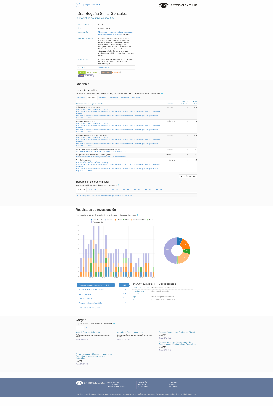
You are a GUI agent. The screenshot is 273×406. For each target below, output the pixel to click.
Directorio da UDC (106, 67)
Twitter (173, 384)
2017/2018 (136, 189)
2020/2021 (103, 189)
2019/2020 (114, 189)
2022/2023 (125, 98)
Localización (142, 382)
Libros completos (85, 294)
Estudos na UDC (112, 384)
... (124, 306)
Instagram (175, 386)
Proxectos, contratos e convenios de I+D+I (94, 285)
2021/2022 (136, 98)
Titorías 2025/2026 (189, 176)
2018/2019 (125, 189)
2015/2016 (158, 189)
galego (86, 5)
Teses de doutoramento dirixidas (90, 303)
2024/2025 (103, 98)
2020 (124, 289)
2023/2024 (114, 98)
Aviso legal (142, 384)
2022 (124, 285)
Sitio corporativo (113, 382)
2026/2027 (81, 98)
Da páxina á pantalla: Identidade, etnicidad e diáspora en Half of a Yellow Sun (104, 195)
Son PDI (95, 5)
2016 (124, 294)
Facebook (173, 382)
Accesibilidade (143, 386)
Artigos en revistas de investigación (91, 289)
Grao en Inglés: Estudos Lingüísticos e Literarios (92, 109)
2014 (124, 298)
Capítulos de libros (85, 298)
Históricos (89, 328)
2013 (124, 302)
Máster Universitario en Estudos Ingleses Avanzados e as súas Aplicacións (101, 151)
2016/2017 (147, 189)
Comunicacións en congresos (89, 307)
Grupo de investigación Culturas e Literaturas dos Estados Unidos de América (115, 33)
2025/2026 (92, 98)
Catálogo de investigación (116, 386)
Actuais (80, 328)
